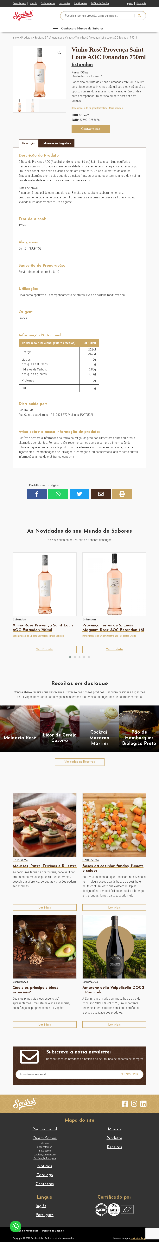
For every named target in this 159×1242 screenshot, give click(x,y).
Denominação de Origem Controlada (89, 108)
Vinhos (69, 37)
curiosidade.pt (138, 1238)
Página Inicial (45, 1129)
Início (16, 37)
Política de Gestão (100, 3)
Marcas (114, 1129)
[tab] (29, 143)
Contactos (45, 1184)
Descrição (28, 143)
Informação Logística (57, 143)
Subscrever (129, 1074)
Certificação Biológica (45, 1158)
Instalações (64, 3)
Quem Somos (19, 3)
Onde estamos (48, 3)
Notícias (44, 1166)
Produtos (26, 37)
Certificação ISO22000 (44, 1154)
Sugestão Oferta (128, 635)
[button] (59, 52)
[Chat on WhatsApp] (15, 1226)
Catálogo (44, 1175)
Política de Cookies (53, 1230)
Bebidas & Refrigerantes (48, 37)
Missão (33, 3)
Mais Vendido (116, 108)
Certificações (80, 3)
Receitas (114, 1147)
